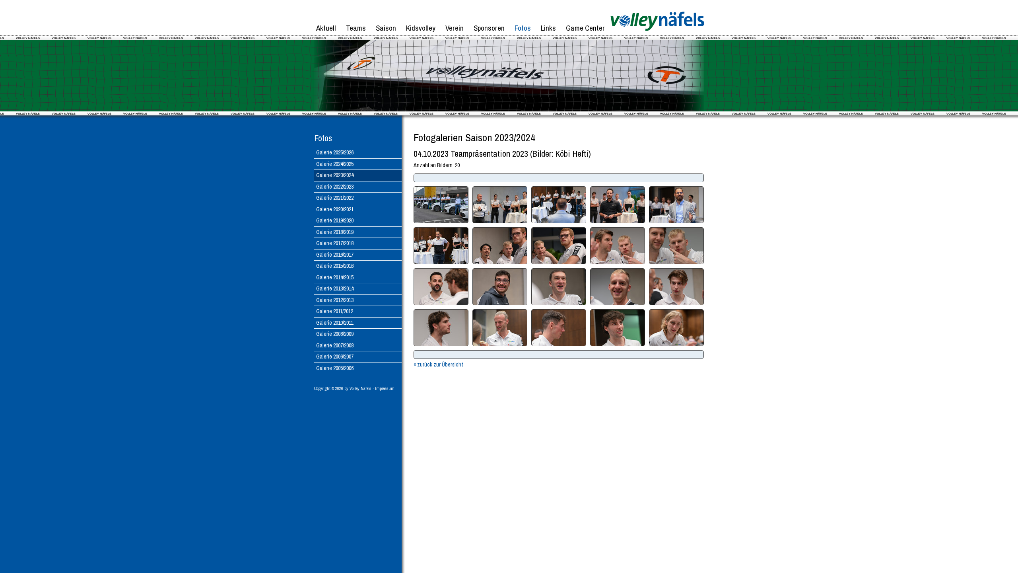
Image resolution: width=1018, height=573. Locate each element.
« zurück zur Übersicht (438, 364)
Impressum (384, 388)
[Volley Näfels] (657, 33)
